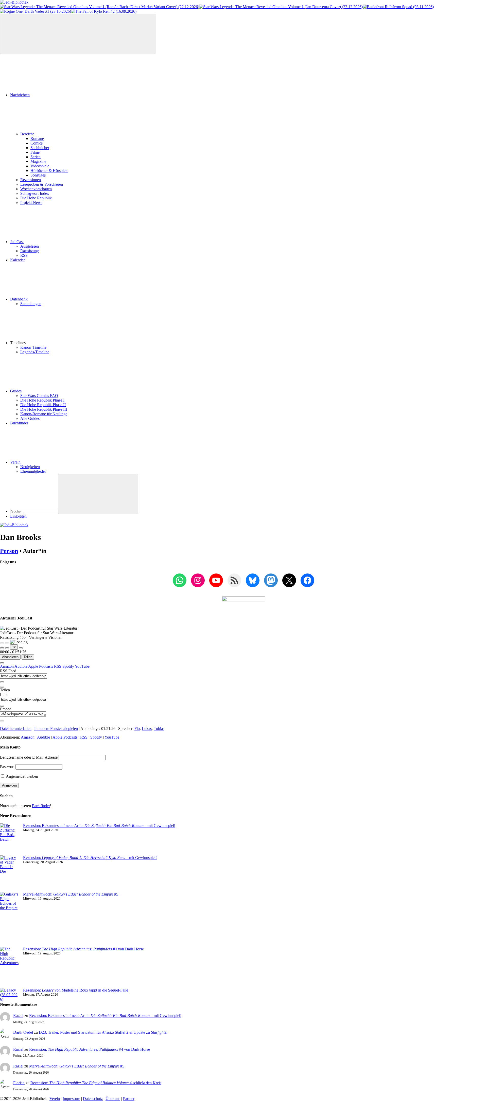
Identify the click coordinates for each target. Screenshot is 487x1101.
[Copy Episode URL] (2, 706)
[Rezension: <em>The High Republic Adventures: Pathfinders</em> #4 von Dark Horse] (9, 967)
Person (9, 551)
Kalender (17, 260)
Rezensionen (30, 180)
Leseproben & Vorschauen (41, 184)
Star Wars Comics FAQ (39, 395)
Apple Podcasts (41, 666)
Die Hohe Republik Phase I (42, 400)
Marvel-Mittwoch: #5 (70, 894)
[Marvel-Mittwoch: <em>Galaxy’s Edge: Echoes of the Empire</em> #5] (9, 919)
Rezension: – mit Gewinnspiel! (90, 857)
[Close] (2, 663)
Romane (37, 138)
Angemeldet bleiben (21, 776)
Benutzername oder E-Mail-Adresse (29, 757)
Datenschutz (93, 1098)
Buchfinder (19, 423)
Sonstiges (38, 175)
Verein (15, 462)
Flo (137, 728)
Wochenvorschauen (36, 189)
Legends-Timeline (34, 352)
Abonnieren (10, 657)
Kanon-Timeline (33, 347)
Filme (35, 152)
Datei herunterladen (15, 728)
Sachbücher (39, 148)
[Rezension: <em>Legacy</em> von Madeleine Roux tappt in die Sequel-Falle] (9, 995)
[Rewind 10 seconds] (7, 648)
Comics (36, 143)
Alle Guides (30, 418)
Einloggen (18, 516)
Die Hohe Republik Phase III (43, 409)
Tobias (159, 728)
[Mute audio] (2, 648)
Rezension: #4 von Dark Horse (83, 949)
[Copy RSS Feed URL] (2, 682)
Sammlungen (30, 303)
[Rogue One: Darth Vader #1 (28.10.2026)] (35, 11)
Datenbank (19, 299)
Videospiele (39, 166)
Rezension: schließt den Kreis (95, 1083)
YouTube (82, 666)
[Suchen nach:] (34, 511)
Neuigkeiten (30, 467)
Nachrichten (20, 95)
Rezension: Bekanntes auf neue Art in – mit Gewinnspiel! (99, 825)
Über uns (113, 1098)
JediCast (17, 242)
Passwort (7, 766)
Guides (16, 391)
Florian (19, 1083)
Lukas (147, 728)
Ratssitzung (29, 251)
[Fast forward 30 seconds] (21, 648)
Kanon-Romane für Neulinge (43, 414)
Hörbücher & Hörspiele (49, 170)
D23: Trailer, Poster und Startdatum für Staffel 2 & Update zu (103, 1032)
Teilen (28, 657)
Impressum (71, 1098)
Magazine (38, 161)
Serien (35, 157)
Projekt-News (31, 202)
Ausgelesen (29, 246)
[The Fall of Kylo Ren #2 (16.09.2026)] (103, 11)
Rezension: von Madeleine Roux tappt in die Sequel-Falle (75, 990)
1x (14, 647)
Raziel (18, 1015)
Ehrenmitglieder (33, 471)
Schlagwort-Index (34, 193)
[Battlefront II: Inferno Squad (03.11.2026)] (398, 7)
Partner (128, 1098)
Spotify (68, 666)
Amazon (7, 666)
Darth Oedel (23, 1032)
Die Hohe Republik (36, 198)
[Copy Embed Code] (2, 721)
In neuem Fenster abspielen (56, 728)
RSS (24, 255)
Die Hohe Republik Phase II (43, 405)
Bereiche (27, 134)
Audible (21, 666)
